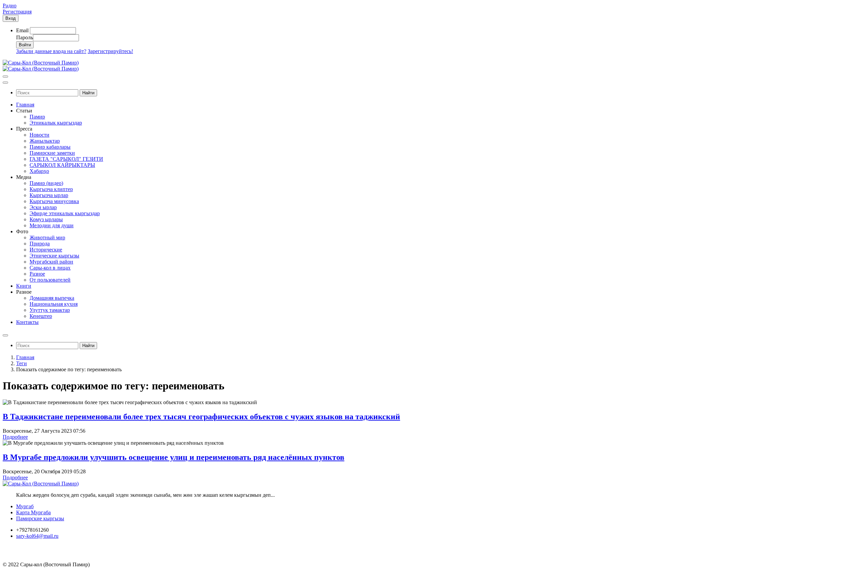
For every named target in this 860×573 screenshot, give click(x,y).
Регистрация (17, 11)
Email (22, 30)
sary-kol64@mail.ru (37, 536)
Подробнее (15, 437)
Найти (88, 92)
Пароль (24, 37)
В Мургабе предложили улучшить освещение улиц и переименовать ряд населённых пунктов (173, 457)
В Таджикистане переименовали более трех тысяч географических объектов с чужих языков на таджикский (201, 416)
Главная (25, 357)
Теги (21, 363)
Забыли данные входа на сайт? (51, 51)
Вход (10, 18)
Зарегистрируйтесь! (110, 51)
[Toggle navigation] (5, 77)
